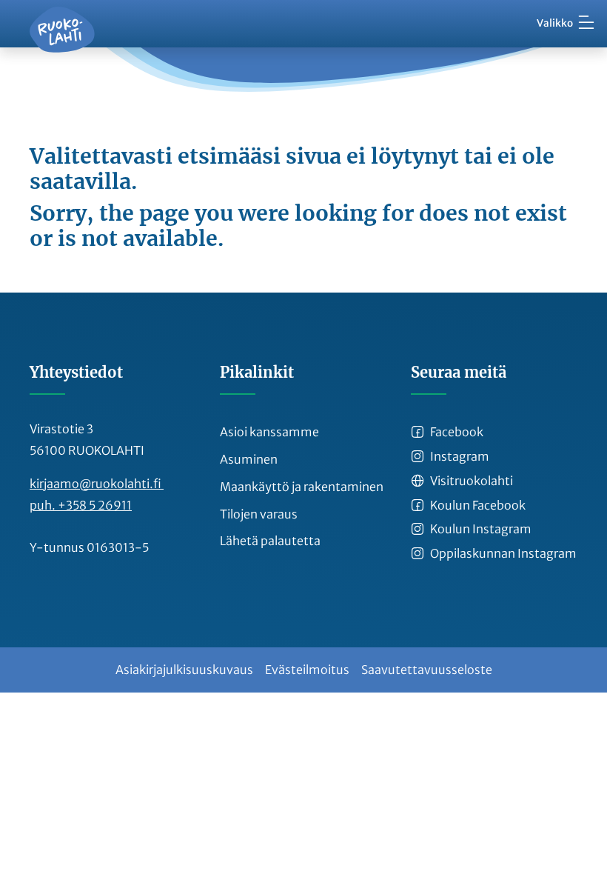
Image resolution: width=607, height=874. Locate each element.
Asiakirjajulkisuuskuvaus (184, 669)
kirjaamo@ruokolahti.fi (97, 483)
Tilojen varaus (259, 514)
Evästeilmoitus (307, 669)
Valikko (555, 23)
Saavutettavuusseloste (426, 669)
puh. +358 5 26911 (81, 505)
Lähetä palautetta (270, 540)
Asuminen (249, 459)
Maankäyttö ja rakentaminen (301, 486)
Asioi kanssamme (269, 431)
